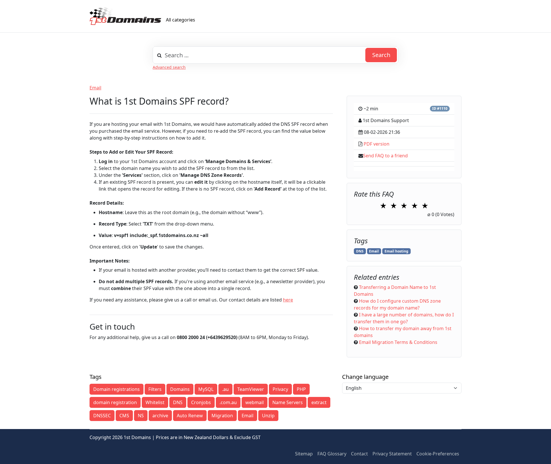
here (288, 300)
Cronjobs (201, 402)
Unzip (268, 415)
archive (160, 415)
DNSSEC (102, 415)
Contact (359, 454)
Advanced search (169, 67)
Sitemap (304, 454)
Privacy (280, 389)
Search (381, 55)
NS (141, 415)
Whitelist (154, 402)
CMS (124, 415)
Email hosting (396, 251)
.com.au (228, 402)
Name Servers (287, 402)
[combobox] (275, 55)
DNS (360, 251)
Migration (222, 415)
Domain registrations (116, 389)
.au (225, 389)
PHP (301, 389)
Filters (155, 389)
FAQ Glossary (331, 454)
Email (95, 88)
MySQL (206, 389)
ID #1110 (439, 108)
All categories (180, 20)
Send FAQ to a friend (385, 155)
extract (319, 402)
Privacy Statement (392, 454)
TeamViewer (250, 389)
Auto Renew (190, 415)
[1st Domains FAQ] (125, 16)
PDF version (376, 144)
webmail (254, 402)
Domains (180, 389)
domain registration (115, 402)
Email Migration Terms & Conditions (398, 342)
